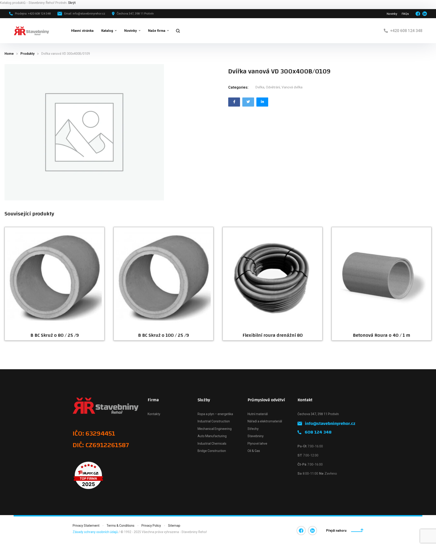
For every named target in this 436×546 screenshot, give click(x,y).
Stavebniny (256, 436)
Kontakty (154, 414)
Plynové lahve (257, 443)
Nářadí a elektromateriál (265, 421)
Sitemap (174, 525)
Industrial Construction (214, 421)
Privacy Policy (151, 525)
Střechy (253, 429)
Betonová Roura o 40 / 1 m (381, 335)
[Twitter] (248, 102)
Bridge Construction (212, 451)
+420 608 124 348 (406, 30)
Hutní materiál (258, 414)
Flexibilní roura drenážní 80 (273, 335)
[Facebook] (234, 102)
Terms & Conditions (120, 525)
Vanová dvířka (292, 87)
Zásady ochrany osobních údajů (95, 532)
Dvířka (259, 87)
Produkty (27, 53)
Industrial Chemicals (212, 443)
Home (9, 53)
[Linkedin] (262, 102)
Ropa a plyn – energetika (215, 414)
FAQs (405, 13)
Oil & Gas (254, 451)
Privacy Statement (86, 525)
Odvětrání (273, 87)
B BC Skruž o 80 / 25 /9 (54, 335)
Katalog (107, 31)
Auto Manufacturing (212, 436)
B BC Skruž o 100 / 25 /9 (163, 335)
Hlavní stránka (82, 31)
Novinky (392, 13)
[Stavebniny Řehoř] (31, 30)
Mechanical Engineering (215, 429)
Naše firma (156, 31)
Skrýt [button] (72, 3)
